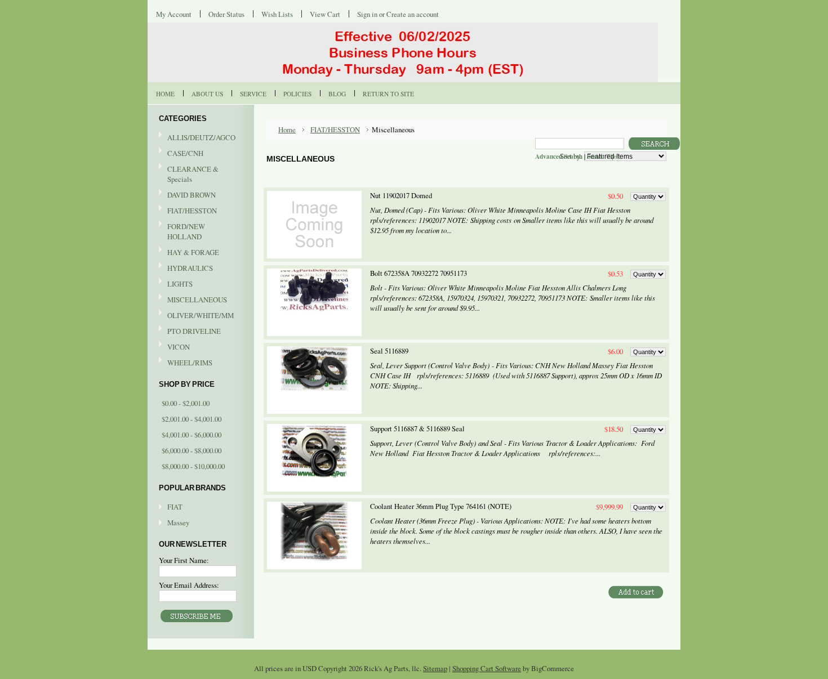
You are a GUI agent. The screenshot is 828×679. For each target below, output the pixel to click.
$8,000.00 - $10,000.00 (193, 466)
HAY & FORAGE (189, 252)
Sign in (367, 14)
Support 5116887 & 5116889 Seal (417, 429)
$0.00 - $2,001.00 (186, 403)
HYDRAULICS (186, 268)
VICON (174, 347)
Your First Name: (184, 560)
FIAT (174, 507)
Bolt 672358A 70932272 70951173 (418, 273)
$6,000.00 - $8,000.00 (191, 450)
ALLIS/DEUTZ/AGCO (197, 138)
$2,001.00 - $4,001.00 (191, 419)
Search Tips (602, 156)
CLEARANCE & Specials (193, 174)
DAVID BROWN (187, 195)
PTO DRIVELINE (190, 331)
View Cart (325, 14)
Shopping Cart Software (486, 668)
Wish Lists (277, 14)
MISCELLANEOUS (193, 300)
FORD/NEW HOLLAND (182, 231)
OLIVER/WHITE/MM (196, 315)
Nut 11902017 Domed (401, 195)
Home (287, 129)
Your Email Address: (189, 585)
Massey (178, 522)
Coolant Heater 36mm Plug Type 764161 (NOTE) (440, 506)
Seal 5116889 (389, 351)
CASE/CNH (181, 153)
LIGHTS (180, 284)
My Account (174, 14)
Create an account (412, 14)
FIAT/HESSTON (188, 211)
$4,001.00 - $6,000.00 (191, 435)
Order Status (226, 14)
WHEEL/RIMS (189, 363)
